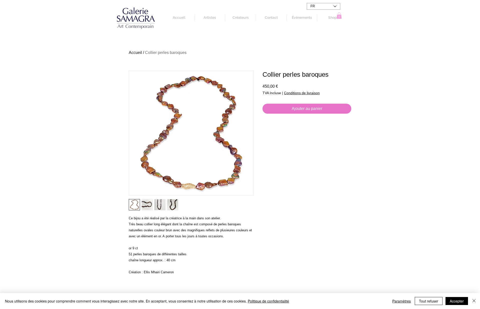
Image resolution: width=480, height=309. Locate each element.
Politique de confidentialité (268, 301)
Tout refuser (428, 301)
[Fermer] (474, 301)
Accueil (135, 52)
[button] (339, 15)
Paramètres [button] (401, 301)
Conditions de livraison (302, 93)
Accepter (457, 301)
